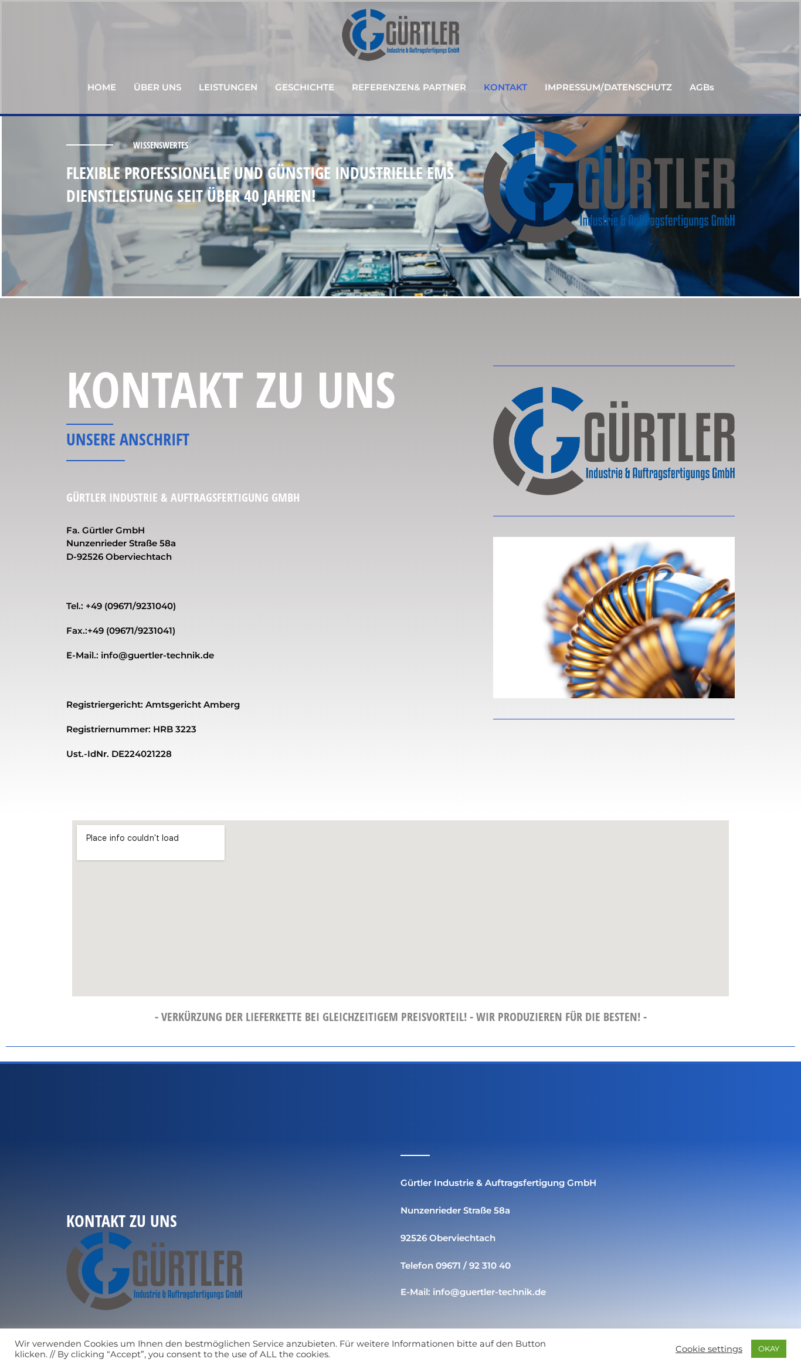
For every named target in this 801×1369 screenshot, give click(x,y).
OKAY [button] (768, 1348)
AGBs (702, 87)
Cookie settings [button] (709, 1349)
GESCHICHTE (304, 87)
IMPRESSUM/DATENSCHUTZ (608, 87)
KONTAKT (505, 87)
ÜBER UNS (157, 87)
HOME (101, 87)
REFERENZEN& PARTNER (409, 87)
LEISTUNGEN (228, 87)
